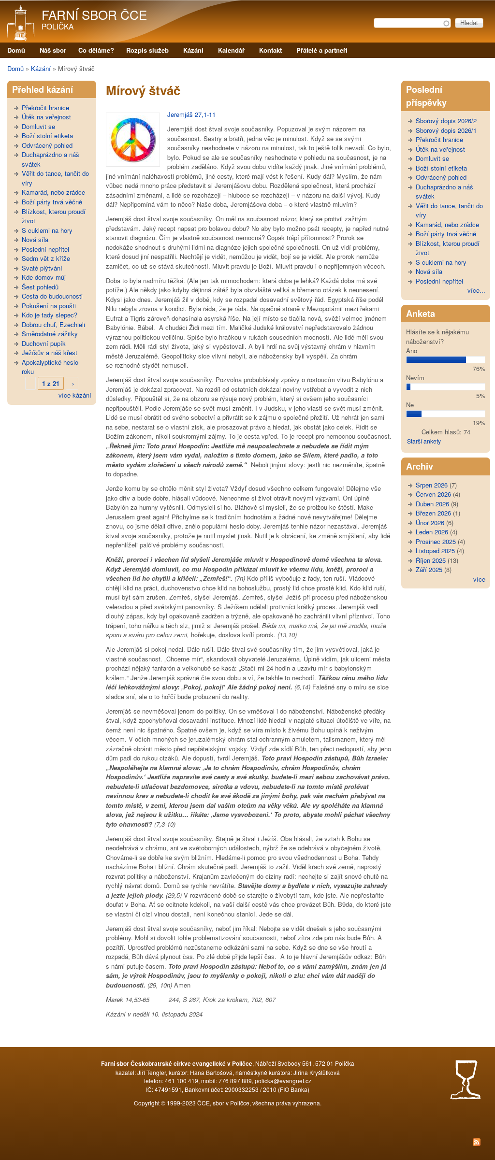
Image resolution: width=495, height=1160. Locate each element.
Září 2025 (429, 569)
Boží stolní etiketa (47, 135)
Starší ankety (424, 441)
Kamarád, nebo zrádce (53, 192)
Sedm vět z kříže (46, 258)
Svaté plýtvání (42, 267)
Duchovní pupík (44, 343)
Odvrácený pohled (47, 145)
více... (476, 290)
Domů (16, 50)
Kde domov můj (44, 277)
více (479, 579)
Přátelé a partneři (322, 50)
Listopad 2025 (435, 550)
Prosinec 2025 (436, 541)
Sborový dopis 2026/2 (446, 120)
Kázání (193, 50)
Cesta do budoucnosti (52, 296)
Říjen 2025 (431, 560)
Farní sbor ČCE (94, 14)
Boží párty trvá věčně (52, 201)
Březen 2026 (433, 512)
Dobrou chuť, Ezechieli (53, 324)
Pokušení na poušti (49, 305)
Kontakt (270, 50)
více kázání (74, 395)
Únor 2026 (430, 522)
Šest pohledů (40, 286)
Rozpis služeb (147, 50)
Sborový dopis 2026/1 (446, 130)
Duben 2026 (432, 503)
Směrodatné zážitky (50, 333)
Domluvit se (38, 126)
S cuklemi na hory (47, 230)
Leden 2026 (432, 531)
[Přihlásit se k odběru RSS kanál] (247, 1143)
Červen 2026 (433, 494)
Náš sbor (53, 50)
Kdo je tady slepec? (49, 314)
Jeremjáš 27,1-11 (191, 114)
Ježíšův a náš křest (49, 352)
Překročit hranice (45, 107)
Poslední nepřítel (45, 249)
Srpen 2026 (432, 484)
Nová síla (35, 239)
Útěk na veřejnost (46, 116)
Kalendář (231, 50)
